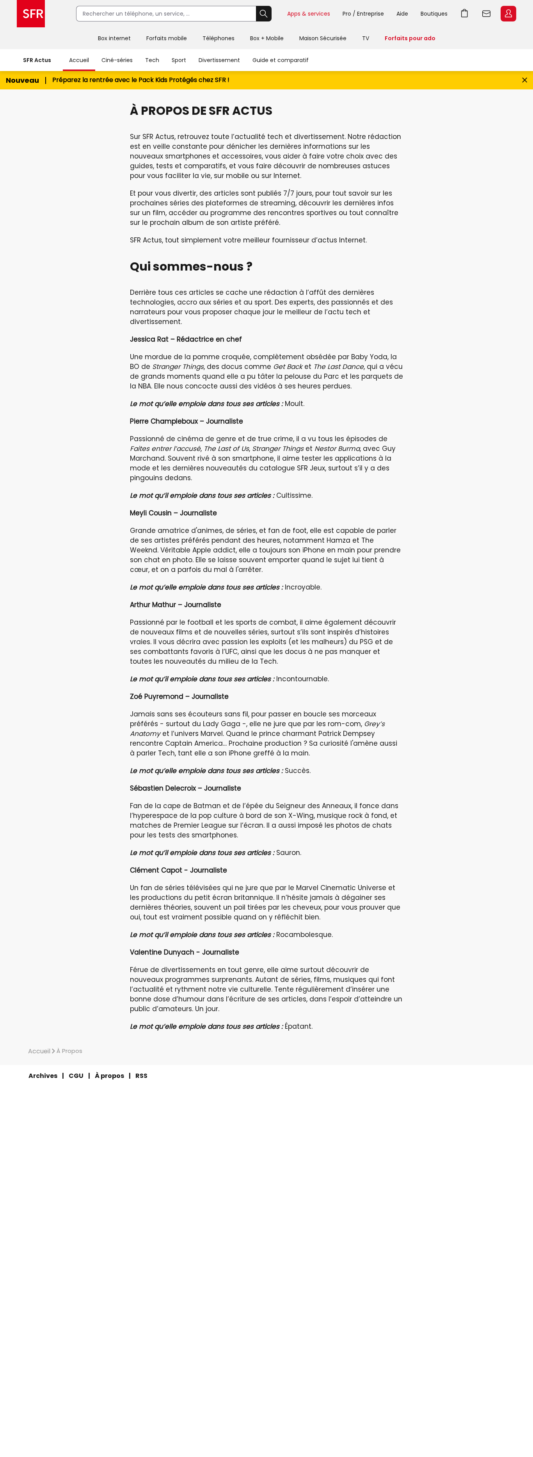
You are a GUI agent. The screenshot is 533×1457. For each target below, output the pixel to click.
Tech (152, 60)
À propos (109, 1075)
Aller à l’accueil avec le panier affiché (465, 13)
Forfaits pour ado (410, 38)
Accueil (79, 60)
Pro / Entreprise (363, 14)
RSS (141, 1075)
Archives (42, 1075)
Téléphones (219, 38)
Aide (402, 14)
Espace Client (508, 13)
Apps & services (308, 14)
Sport (179, 60)
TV (365, 38)
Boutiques (434, 14)
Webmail (486, 13)
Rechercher (264, 13)
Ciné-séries (117, 60)
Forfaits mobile (166, 38)
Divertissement (219, 60)
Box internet (114, 38)
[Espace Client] (507, 14)
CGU (76, 1075)
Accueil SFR (31, 13)
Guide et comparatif (280, 60)
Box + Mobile (267, 38)
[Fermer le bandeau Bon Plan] (524, 80)
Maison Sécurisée (322, 38)
